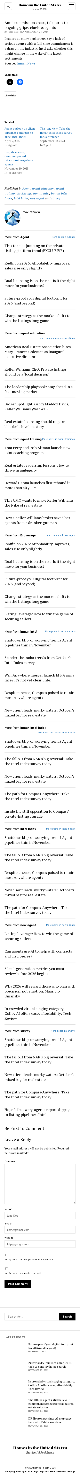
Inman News (26, 63)
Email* (8, 1223)
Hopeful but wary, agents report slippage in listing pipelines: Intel (38, 1112)
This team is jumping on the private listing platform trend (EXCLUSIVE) (34, 248)
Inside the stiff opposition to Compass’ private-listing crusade (37, 814)
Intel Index (21, 198)
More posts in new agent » (60, 924)
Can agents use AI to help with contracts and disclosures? (38, 954)
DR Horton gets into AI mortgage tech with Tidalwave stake (50, 1420)
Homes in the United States (40, 5)
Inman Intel (41, 193)
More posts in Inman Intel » (60, 631)
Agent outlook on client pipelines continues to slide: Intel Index (20, 132)
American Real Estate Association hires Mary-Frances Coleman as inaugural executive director (38, 351)
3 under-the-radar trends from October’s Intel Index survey (38, 660)
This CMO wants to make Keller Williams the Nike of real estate (39, 503)
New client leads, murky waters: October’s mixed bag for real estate (39, 712)
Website (9, 1237)
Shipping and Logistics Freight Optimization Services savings (40, 1471)
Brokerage (24, 193)
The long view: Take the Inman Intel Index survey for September (56, 132)
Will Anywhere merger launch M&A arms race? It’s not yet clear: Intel (39, 677)
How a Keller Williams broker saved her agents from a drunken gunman (37, 520)
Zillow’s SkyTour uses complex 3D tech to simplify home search (50, 1364)
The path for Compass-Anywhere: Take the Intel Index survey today (37, 796)
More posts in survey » (63, 1030)
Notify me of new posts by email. (23, 1273)
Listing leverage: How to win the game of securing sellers (39, 616)
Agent (26, 188)
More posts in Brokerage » (61, 535)
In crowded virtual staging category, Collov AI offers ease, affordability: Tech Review (38, 1013)
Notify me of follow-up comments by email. (29, 1259)
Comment (10, 1161)
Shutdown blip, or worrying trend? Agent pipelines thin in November (38, 642)
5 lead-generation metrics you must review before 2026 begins (34, 971)
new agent (37, 198)
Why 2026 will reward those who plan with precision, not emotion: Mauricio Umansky (40, 991)
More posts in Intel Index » (60, 828)
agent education (43, 188)
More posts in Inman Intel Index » (56, 732)
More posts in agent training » (58, 438)
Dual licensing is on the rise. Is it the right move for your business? (40, 283)
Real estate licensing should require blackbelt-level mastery (35, 424)
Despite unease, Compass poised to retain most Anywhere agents (19, 158)
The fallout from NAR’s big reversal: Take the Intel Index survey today (39, 761)
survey (55, 198)
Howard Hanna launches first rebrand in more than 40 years (38, 485)
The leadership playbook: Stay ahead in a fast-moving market (39, 389)
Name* (8, 1209)
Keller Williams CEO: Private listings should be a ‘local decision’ (35, 372)
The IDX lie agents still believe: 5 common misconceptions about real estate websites (51, 1403)
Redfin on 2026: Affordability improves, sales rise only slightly (37, 265)
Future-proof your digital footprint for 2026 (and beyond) (36, 300)
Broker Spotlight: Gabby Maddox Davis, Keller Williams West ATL (37, 406)
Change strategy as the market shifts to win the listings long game (37, 318)
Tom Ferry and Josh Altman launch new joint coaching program (37, 450)
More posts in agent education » (57, 337)
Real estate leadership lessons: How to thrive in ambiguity (37, 468)
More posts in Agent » (63, 236)
